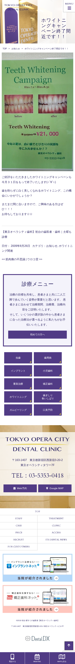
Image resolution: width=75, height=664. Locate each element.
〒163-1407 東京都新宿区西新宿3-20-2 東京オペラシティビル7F (37, 626)
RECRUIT (18, 539)
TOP (5, 48)
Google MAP (56, 488)
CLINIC (56, 525)
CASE (19, 525)
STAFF (18, 518)
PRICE (18, 532)
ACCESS (56, 532)
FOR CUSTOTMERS (19, 546)
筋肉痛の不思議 (13, 259)
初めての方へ (37, 334)
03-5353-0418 (46, 476)
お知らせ (16, 48)
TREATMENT (56, 518)
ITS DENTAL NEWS (56, 539)
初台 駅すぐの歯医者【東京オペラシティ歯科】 (40, 620)
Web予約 (22, 488)
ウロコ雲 (34, 259)
